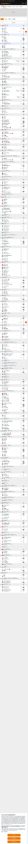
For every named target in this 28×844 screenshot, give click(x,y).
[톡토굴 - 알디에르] (13, 509)
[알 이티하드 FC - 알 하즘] (13, 243)
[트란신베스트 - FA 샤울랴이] (13, 141)
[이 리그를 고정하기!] (15, 49)
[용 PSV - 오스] (13, 70)
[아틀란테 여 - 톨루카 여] (13, 168)
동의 (14, 835)
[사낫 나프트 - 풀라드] (13, 410)
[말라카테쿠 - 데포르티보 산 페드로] (13, 55)
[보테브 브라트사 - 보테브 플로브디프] (13, 209)
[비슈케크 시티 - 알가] (13, 505)
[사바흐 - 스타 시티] (13, 147)
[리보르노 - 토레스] (13, 439)
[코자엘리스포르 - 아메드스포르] (13, 523)
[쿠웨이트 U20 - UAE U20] (13, 249)
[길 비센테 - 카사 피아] (13, 552)
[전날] (1, 22)
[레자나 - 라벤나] (13, 442)
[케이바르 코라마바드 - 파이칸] (13, 403)
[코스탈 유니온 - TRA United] (13, 518)
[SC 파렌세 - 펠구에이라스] (13, 558)
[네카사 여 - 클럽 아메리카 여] (13, 165)
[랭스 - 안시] (13, 575)
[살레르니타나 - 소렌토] (13, 448)
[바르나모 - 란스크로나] (13, 304)
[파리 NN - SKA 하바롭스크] (13, 126)
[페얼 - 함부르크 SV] (13, 94)
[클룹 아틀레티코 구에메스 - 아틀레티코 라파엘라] (13, 354)
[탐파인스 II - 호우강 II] (13, 333)
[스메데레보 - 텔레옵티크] (13, 280)
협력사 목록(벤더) (4, 831)
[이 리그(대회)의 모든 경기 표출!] (26, 106)
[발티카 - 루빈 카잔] (13, 111)
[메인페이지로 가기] (7, 3)
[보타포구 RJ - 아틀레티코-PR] (13, 220)
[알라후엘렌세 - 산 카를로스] (13, 488)
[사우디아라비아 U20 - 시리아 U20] (13, 256)
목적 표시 (14, 841)
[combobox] (13, 22)
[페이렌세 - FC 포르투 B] (13, 561)
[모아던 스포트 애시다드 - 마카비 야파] (13, 421)
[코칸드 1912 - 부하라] (13, 388)
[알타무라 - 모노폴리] (13, 451)
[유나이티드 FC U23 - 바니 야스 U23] (13, 590)
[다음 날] (26, 22)
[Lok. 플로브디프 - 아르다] (13, 212)
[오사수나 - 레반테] (13, 28)
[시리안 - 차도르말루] (13, 406)
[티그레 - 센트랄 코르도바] (13, 348)
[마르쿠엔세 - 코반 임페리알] (13, 52)
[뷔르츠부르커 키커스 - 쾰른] (13, 87)
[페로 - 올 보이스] (13, 357)
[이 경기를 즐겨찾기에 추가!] (1, 28)
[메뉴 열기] (25, 4)
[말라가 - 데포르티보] (13, 31)
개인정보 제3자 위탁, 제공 (7, 824)
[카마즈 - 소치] (13, 117)
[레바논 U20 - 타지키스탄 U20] (13, 252)
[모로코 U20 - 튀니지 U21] (13, 265)
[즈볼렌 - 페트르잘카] (13, 328)
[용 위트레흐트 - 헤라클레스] (13, 67)
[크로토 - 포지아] (13, 455)
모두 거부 (14, 838)
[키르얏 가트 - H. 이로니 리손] (13, 424)
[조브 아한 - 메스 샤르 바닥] (13, 400)
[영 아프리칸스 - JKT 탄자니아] (13, 514)
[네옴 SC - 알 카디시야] (13, 240)
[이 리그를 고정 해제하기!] (7, 26)
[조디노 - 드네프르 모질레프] (13, 191)
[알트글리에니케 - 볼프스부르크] (13, 91)
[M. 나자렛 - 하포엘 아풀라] (13, 428)
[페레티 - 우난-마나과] (13, 76)
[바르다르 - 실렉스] (13, 200)
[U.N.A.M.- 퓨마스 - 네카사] (13, 153)
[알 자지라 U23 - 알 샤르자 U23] (13, 587)
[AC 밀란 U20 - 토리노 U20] (13, 464)
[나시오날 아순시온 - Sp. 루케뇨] (13, 538)
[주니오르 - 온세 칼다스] (13, 494)
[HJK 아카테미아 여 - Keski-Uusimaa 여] (13, 581)
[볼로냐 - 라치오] (13, 37)
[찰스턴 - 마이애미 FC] (13, 174)
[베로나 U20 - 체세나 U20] (13, 460)
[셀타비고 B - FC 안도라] (13, 319)
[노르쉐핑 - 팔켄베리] (13, 310)
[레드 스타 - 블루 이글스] (13, 292)
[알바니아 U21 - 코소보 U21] (13, 268)
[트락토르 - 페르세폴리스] (13, 394)
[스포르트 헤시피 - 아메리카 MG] (13, 226)
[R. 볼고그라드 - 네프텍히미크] (13, 120)
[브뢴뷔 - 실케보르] (13, 82)
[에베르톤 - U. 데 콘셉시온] (13, 475)
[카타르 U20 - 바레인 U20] (13, 259)
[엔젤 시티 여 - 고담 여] (13, 182)
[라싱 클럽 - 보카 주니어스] (13, 345)
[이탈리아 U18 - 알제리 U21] (13, 271)
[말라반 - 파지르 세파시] (13, 397)
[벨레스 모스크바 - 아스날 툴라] (13, 123)
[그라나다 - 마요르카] (13, 322)
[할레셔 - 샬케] (13, 97)
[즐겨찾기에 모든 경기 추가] (1, 26)
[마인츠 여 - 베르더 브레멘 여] (13, 103)
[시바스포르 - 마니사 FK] (13, 529)
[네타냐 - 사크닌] (13, 415)
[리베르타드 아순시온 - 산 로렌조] (13, 541)
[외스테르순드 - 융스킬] (13, 307)
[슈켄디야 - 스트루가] (13, 203)
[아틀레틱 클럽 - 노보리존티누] (13, 229)
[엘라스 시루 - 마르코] (13, 61)
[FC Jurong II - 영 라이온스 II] (13, 337)
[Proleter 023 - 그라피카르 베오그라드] (13, 283)
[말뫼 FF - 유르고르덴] (13, 298)
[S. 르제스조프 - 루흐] (13, 569)
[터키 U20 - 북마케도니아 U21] (13, 274)
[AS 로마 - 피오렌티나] (13, 40)
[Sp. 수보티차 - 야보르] (13, 286)
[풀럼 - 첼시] (13, 46)
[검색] (23, 4)
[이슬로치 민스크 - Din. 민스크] (13, 188)
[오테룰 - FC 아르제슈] (13, 135)
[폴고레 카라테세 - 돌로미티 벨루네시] (13, 433)
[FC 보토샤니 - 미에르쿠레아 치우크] (13, 132)
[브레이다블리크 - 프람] (13, 371)
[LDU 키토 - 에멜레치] (13, 382)
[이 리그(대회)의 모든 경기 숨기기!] (26, 25)
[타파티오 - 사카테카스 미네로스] (13, 159)
